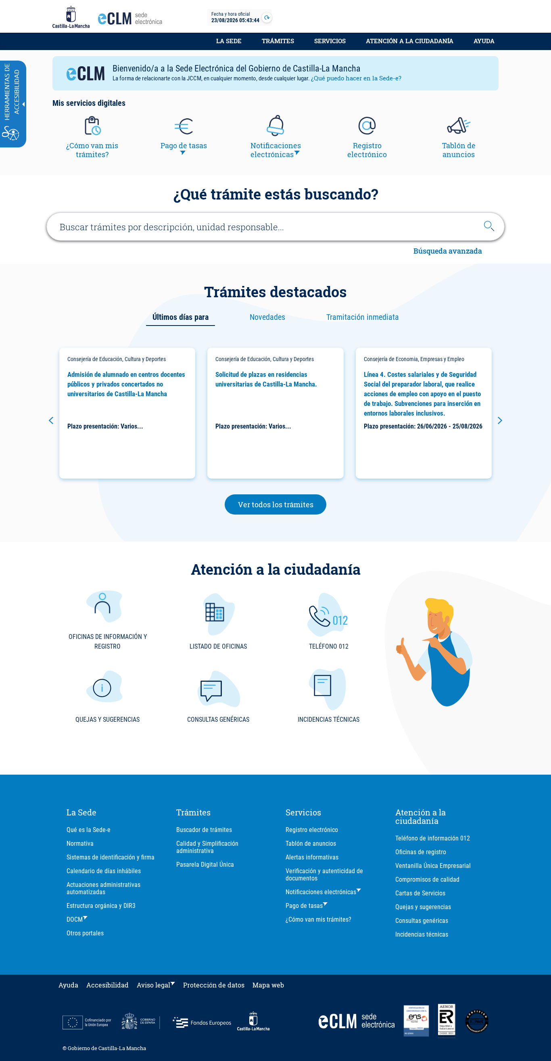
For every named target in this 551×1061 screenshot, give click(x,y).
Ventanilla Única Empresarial (433, 866)
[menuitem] (229, 45)
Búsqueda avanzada (447, 251)
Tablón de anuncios (311, 843)
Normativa (80, 843)
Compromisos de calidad (427, 879)
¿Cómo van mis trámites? (318, 919)
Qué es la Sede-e (89, 830)
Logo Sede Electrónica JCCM (132, 20)
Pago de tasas (304, 906)
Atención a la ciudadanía (409, 41)
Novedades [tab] (267, 317)
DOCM (75, 919)
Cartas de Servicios (420, 893)
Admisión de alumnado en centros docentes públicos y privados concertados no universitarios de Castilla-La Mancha (126, 384)
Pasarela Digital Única (205, 864)
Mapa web (268, 985)
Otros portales (85, 933)
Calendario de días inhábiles (104, 871)
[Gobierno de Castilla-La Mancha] (71, 17)
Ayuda (484, 41)
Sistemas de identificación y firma (110, 857)
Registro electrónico (312, 830)
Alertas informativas (312, 857)
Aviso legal (153, 985)
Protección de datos (213, 985)
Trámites (278, 41)
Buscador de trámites (204, 830)
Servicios (330, 41)
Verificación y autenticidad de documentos (324, 874)
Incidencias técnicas (421, 934)
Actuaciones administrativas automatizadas (103, 888)
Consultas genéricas (421, 920)
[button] (51, 420)
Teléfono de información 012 (432, 838)
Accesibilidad (107, 985)
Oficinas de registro (420, 852)
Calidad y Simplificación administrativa (207, 847)
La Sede (229, 41)
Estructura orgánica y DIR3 (101, 906)
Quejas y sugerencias (423, 907)
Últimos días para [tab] (180, 317)
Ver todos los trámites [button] (282, 504)
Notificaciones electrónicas (321, 892)
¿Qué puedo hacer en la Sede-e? (356, 78)
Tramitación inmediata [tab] (362, 317)
